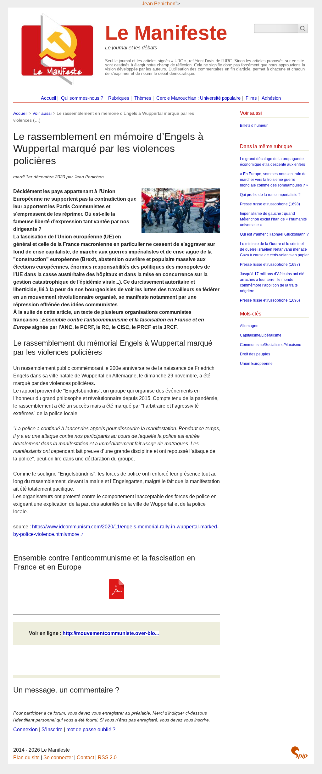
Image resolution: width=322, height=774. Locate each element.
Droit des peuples (255, 354)
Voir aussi (42, 113)
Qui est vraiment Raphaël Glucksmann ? (274, 234)
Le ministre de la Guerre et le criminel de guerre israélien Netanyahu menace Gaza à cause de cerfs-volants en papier (274, 249)
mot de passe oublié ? (90, 729)
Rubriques (118, 98)
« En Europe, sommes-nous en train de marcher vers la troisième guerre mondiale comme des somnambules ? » (274, 179)
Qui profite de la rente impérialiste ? (270, 194)
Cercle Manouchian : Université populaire (198, 98)
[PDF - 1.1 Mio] (117, 589)
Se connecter (58, 757)
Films (251, 98)
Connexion (25, 729)
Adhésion (271, 98)
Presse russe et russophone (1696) (270, 300)
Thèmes (142, 98)
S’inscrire (52, 729)
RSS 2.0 (107, 757)
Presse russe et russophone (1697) (270, 264)
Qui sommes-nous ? (82, 98)
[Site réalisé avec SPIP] (299, 752)
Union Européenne (256, 363)
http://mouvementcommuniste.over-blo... (111, 633)
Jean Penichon (158, 3)
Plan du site (26, 757)
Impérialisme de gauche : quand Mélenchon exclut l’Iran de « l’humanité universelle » (273, 219)
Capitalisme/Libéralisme (260, 335)
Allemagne (249, 326)
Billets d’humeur (254, 125)
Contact (85, 757)
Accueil (48, 98)
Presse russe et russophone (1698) (270, 204)
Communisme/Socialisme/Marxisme (270, 344)
